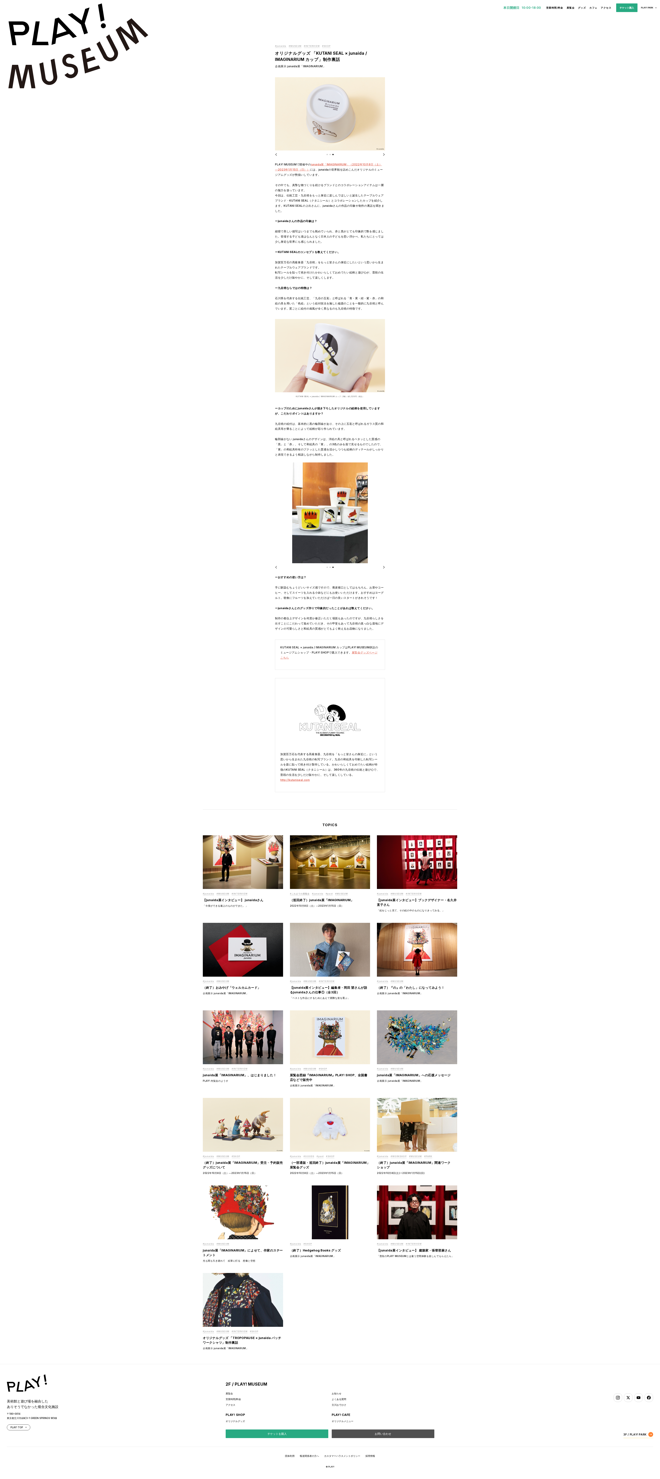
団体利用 (290, 1455)
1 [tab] (327, 154)
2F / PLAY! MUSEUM (246, 1384)
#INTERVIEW (312, 46)
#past (329, 893)
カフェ (593, 7)
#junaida (280, 46)
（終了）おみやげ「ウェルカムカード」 (232, 987)
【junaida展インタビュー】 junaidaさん (233, 900)
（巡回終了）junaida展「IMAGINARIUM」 (322, 900)
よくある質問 (339, 1399)
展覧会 (571, 7)
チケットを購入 (277, 1433)
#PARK (428, 1156)
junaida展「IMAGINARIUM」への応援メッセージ (414, 1075)
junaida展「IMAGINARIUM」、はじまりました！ (240, 1075)
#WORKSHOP (399, 1156)
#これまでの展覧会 (300, 893)
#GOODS (309, 1156)
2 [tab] (330, 154)
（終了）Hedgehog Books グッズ (315, 1250)
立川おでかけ (339, 1404)
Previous (278, 154)
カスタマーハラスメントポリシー (342, 1455)
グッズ (582, 7)
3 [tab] (333, 154)
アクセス (606, 7)
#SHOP (326, 46)
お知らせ (336, 1393)
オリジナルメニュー (342, 1421)
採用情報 (370, 1455)
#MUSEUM (295, 46)
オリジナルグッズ (235, 1421)
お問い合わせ (383, 1433)
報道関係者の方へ (309, 1455)
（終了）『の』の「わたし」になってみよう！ (410, 987)
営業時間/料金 (554, 7)
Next (381, 154)
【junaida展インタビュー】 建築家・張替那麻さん (414, 1250)
